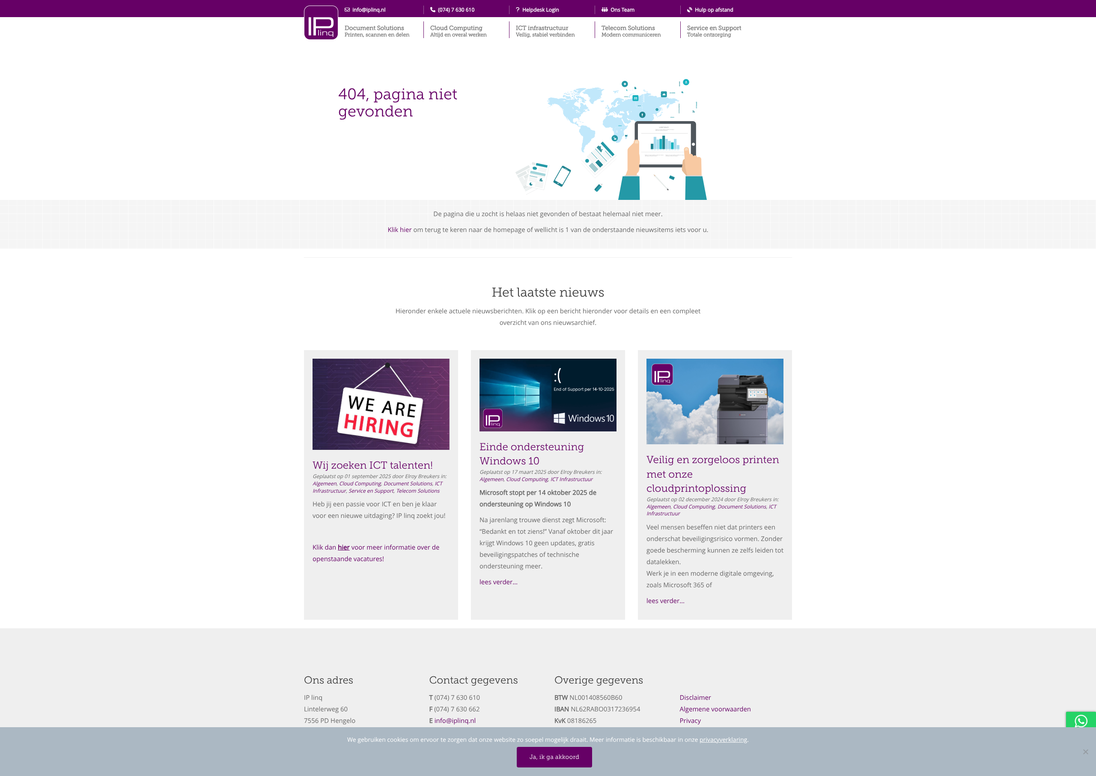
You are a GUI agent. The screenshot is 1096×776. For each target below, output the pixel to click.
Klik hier (399, 230)
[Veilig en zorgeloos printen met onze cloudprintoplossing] (714, 401)
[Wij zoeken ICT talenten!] (381, 404)
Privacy (690, 721)
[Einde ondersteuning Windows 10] (548, 395)
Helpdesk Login (539, 9)
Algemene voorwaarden (715, 709)
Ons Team (621, 9)
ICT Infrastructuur (572, 479)
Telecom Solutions (631, 31)
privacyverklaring (723, 740)
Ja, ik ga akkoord (554, 757)
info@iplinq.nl (368, 9)
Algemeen (325, 483)
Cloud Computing (458, 31)
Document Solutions (377, 31)
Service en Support (714, 31)
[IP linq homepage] (321, 23)
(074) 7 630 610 (454, 9)
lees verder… (499, 582)
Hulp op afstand (712, 9)
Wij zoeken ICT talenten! (373, 465)
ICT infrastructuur (545, 31)
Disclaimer (695, 697)
